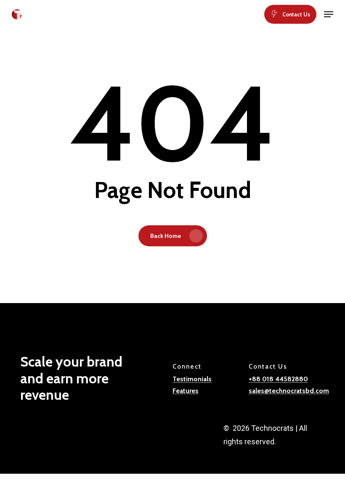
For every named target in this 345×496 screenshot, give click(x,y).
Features (185, 391)
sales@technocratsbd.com (289, 391)
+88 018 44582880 (278, 379)
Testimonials (192, 379)
